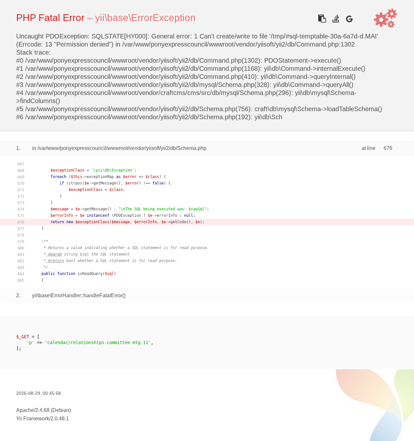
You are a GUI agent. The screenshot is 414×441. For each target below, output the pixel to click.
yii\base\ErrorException (145, 17)
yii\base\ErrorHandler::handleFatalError (77, 295)
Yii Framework (32, 418)
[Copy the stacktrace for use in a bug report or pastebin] (322, 18)
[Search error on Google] (349, 18)
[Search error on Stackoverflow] (335, 18)
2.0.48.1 (59, 418)
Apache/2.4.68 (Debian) (43, 410)
